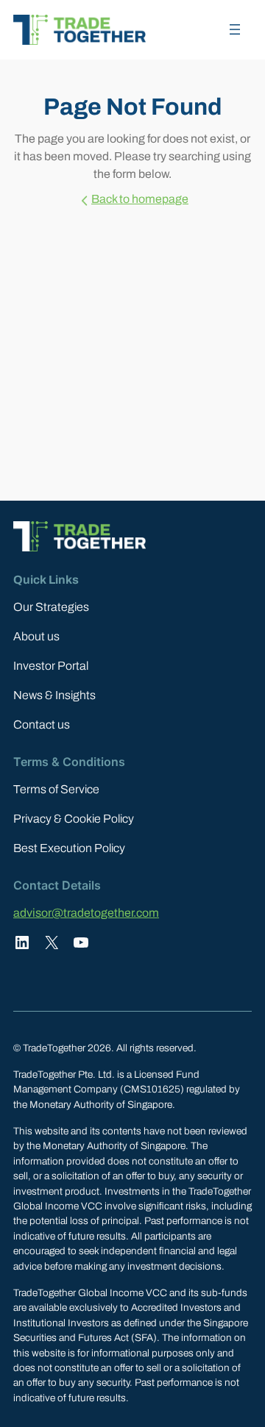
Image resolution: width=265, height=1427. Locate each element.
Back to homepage (139, 199)
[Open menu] (235, 29)
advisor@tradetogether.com (86, 912)
